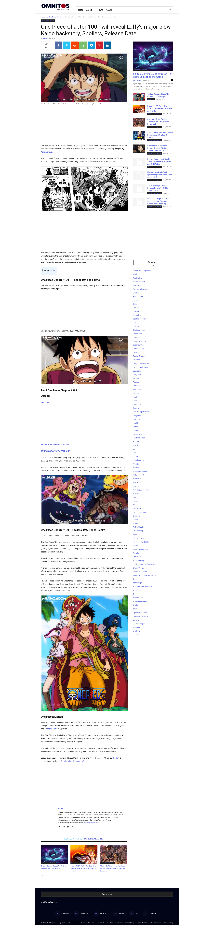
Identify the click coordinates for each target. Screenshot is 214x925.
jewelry (136, 430)
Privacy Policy (168, 923)
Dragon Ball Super (140, 367)
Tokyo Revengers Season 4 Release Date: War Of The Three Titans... (158, 188)
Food (135, 400)
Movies (136, 486)
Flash (135, 397)
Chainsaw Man (139, 330)
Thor (135, 590)
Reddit (116, 758)
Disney (136, 352)
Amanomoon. (47, 152)
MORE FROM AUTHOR (94, 839)
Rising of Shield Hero (141, 542)
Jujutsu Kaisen (139, 438)
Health (135, 423)
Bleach (136, 300)
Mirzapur (137, 478)
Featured (136, 386)
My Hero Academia (141, 490)
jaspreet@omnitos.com (91, 823)
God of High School (141, 412)
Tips (134, 594)
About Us (110, 923)
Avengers (137, 285)
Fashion (136, 382)
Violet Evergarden (140, 623)
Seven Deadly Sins (140, 549)
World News (138, 631)
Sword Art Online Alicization (144, 575)
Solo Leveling (138, 560)
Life (134, 452)
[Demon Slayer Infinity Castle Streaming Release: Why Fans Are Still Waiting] (139, 162)
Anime (89, 10)
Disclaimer (119, 923)
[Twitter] (66, 45)
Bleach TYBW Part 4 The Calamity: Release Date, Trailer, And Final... (160, 108)
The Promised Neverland (143, 586)
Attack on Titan (139, 281)
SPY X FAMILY (138, 568)
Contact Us (100, 923)
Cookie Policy (129, 923)
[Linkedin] (107, 45)
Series (135, 545)
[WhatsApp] (83, 45)
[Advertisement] (84, 125)
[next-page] (46, 875)
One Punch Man (139, 512)
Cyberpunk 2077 (140, 345)
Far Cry (136, 378)
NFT (134, 505)
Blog (135, 304)
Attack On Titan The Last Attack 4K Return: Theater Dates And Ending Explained (113, 868)
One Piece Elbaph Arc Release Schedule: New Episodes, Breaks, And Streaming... (159, 201)
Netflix (135, 497)
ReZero (136, 534)
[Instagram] (65, 826)
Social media (138, 553)
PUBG (135, 523)
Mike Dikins (137, 80)
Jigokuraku (137, 434)
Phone (135, 519)
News (100, 10)
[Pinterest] (99, 45)
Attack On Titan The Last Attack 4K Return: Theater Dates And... (158, 121)
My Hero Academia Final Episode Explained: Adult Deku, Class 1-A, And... (159, 174)
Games (109, 10)
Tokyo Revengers (140, 601)
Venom (136, 620)
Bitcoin (136, 293)
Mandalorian (138, 460)
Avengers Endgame (141, 289)
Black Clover (138, 296)
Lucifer (136, 456)
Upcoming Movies (140, 616)
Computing (137, 333)
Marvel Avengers (140, 471)
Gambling (137, 404)
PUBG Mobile (138, 527)
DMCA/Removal (156, 923)
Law (134, 449)
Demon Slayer (139, 348)
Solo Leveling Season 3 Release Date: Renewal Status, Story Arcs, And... (160, 134)
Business (136, 311)
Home (80, 10)
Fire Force (137, 389)
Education (137, 371)
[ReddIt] (75, 45)
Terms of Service (142, 923)
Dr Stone (136, 360)
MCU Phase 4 (138, 475)
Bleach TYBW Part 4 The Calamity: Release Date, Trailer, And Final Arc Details (83, 868)
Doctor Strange (139, 356)
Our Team (91, 923)
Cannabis (137, 315)
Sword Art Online (140, 571)
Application (137, 278)
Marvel (136, 467)
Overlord (136, 516)
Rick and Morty (139, 538)
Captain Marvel (139, 319)
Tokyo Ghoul (138, 597)
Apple (135, 274)
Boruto (136, 307)
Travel (135, 609)
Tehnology (151, 99)
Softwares (137, 557)
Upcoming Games (140, 612)
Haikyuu (136, 419)
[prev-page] (42, 875)
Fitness (136, 393)
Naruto (136, 493)
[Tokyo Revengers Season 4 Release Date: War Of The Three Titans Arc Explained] (139, 188)
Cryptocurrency (139, 341)
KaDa (45, 38)
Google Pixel (138, 415)
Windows (137, 627)
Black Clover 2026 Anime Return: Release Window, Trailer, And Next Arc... (157, 148)
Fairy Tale (137, 374)
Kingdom (136, 445)
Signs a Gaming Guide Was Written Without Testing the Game (152, 75)
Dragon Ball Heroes (141, 363)
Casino (136, 326)
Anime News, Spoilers (54, 17)
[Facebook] (58, 45)
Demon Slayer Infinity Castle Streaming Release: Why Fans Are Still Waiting (159, 161)
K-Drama (136, 441)
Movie (135, 482)
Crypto (135, 337)
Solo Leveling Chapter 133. (72, 761)
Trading (136, 605)
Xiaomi (136, 635)
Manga (136, 464)
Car (134, 322)
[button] (170, 10)
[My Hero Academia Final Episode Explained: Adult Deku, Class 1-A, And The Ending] (139, 175)
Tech (135, 579)
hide (53, 270)
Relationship (138, 531)
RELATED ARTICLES (73, 839)
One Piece (137, 508)
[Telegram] (91, 45)
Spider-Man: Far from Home (144, 564)
